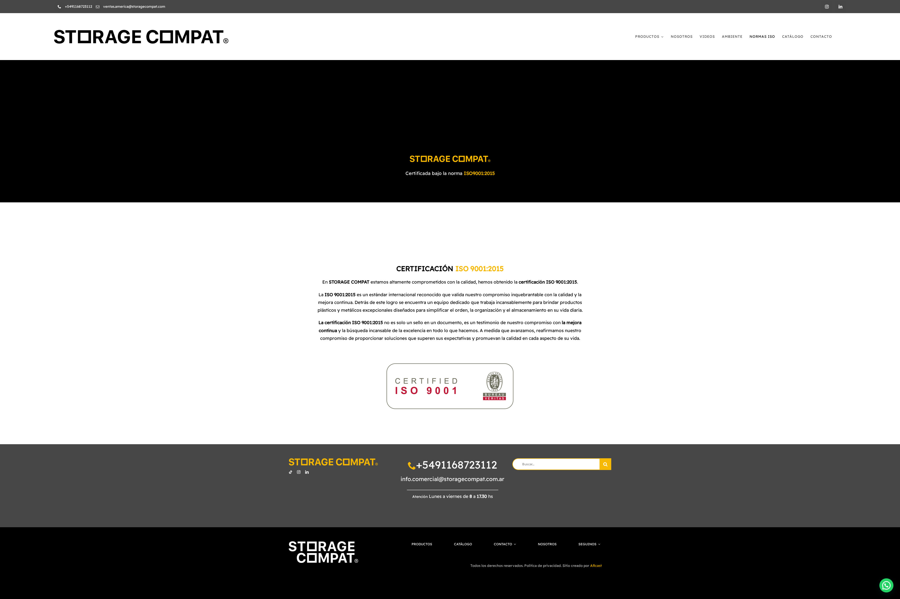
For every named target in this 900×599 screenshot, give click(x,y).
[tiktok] (290, 472)
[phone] (59, 6)
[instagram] (826, 6)
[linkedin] (840, 6)
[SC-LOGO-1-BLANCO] (323, 543)
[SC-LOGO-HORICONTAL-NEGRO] (141, 32)
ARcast (596, 565)
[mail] (97, 6)
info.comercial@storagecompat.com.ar (452, 478)
